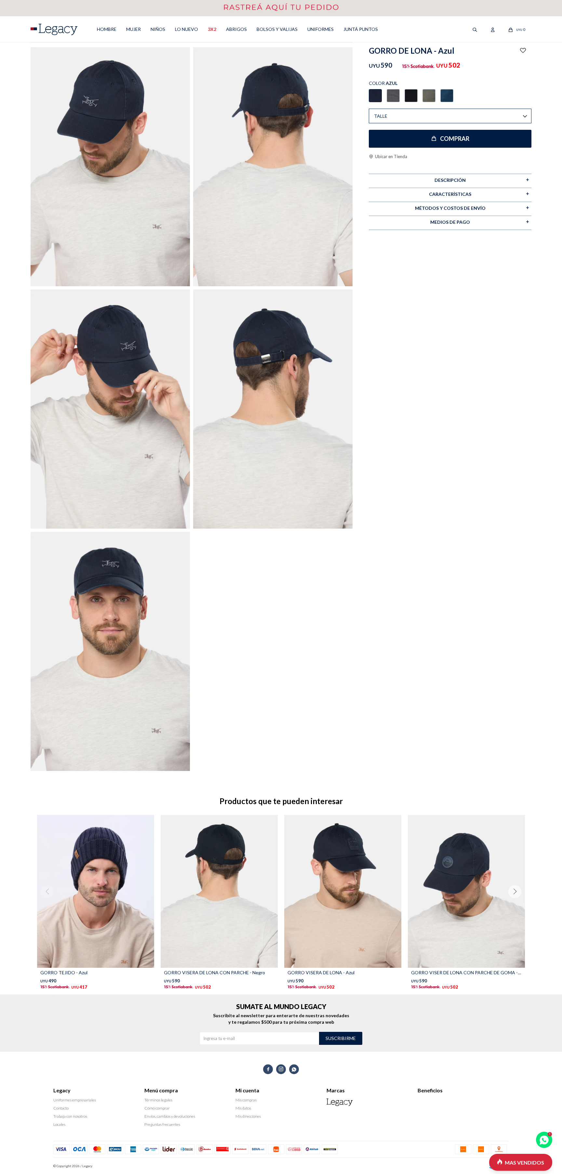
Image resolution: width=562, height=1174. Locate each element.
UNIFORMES (320, 29)
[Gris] (393, 95)
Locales (59, 1124)
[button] (517, 904)
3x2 (212, 29)
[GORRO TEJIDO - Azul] (95, 891)
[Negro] (411, 95)
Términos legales (158, 1100)
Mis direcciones (248, 1116)
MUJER (133, 29)
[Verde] (428, 95)
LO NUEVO (186, 29)
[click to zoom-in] (110, 166)
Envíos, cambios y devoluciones (169, 1116)
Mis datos (243, 1108)
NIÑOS (158, 29)
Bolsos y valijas (277, 29)
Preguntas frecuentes (162, 1124)
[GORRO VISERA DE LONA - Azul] (342, 891)
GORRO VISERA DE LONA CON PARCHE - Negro (214, 972)
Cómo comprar (157, 1108)
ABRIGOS (236, 29)
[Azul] (375, 95)
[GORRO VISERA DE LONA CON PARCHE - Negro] (219, 891)
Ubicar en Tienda (391, 156)
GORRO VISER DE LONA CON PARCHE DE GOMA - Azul (466, 972)
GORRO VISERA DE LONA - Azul (321, 972)
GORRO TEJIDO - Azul (63, 972)
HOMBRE (106, 29)
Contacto (61, 1108)
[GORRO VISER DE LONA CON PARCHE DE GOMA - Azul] (466, 891)
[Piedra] (446, 95)
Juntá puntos (360, 29)
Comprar (454, 138)
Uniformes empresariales (74, 1100)
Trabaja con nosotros (70, 1116)
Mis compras (246, 1100)
